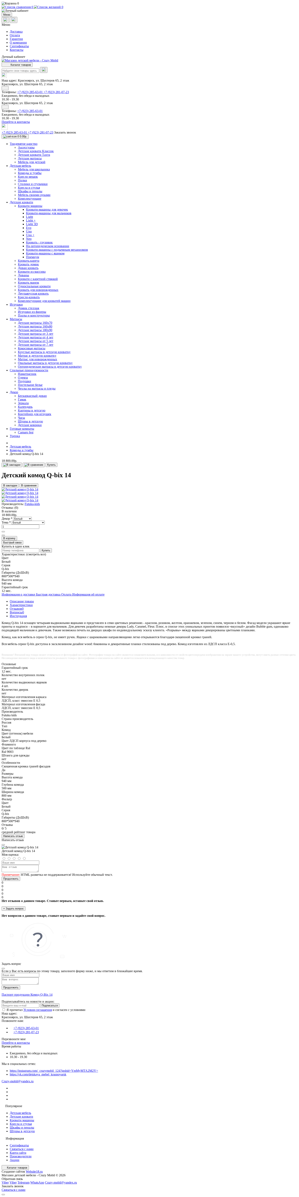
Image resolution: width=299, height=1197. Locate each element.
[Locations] (5, 20)
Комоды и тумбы (21, 450)
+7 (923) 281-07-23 (56, 92)
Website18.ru (34, 1171)
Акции (14, 1160)
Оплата (15, 35)
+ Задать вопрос (13, 908)
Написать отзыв (13, 836)
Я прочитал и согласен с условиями (46, 1010)
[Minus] (3, 535)
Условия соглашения (37, 1010)
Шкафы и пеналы (22, 1127)
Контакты (16, 50)
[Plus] (3, 531)
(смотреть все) (36, 554)
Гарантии (16, 39)
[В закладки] (12, 465)
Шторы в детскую (22, 1131)
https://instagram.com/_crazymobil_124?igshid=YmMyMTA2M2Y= (54, 1070)
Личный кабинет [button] (13, 56)
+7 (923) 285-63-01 (30, 92)
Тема (6, 522)
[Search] (43, 70)
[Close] (3, 844)
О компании (18, 42)
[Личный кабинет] (149, 11)
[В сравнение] (34, 465)
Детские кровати (21, 1116)
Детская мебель (20, 446)
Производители (21, 1156)
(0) (16, 507)
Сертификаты (19, 46)
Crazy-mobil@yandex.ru (18, 1081)
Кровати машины (22, 1120)
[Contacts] (13, 20)
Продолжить (11, 878)
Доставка (16, 31)
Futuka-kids (32, 504)
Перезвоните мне (14, 1039)
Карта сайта (18, 1152)
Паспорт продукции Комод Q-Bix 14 (27, 994)
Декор (7, 518)
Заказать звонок (65, 132)
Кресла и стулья (21, 1124)
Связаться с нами (22, 1149)
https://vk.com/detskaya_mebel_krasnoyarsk (38, 1074)
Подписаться (50, 1005)
